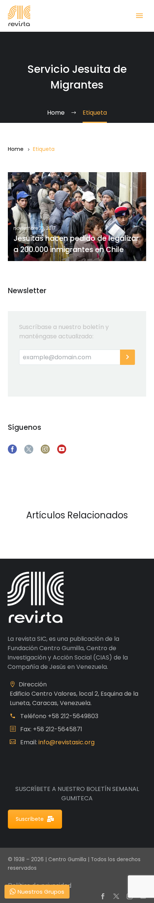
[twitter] (28, 449)
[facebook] (12, 449)
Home (16, 149)
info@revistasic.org (66, 742)
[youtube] (61, 449)
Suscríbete (30, 819)
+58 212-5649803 (73, 716)
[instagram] (45, 449)
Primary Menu (139, 15)
